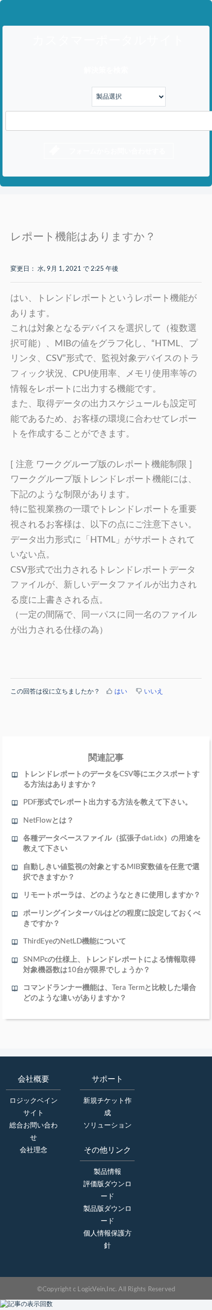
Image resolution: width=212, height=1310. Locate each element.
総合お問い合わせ (33, 1131)
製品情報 (107, 1171)
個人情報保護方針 (107, 1239)
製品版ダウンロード (107, 1215)
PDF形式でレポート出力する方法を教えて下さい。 (107, 802)
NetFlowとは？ (48, 820)
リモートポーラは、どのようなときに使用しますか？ (112, 895)
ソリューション (107, 1125)
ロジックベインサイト (33, 1107)
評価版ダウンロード (107, 1190)
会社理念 (33, 1150)
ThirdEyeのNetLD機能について (74, 941)
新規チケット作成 (107, 1107)
